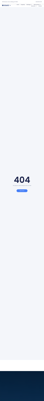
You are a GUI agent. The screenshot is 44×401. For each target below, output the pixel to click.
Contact (40, 6)
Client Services (37, 4)
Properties (23, 4)
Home (18, 4)
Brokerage (29, 4)
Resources (33, 6)
